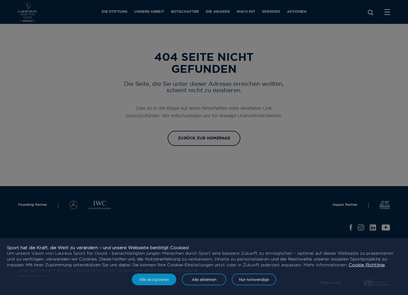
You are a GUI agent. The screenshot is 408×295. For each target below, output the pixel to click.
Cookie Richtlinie (367, 264)
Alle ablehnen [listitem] (204, 279)
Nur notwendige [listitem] (254, 279)
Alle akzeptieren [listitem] (154, 279)
